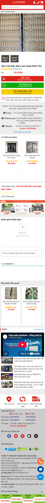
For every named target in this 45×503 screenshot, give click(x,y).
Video (4, 329)
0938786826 (14, 417)
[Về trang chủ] (19, 2)
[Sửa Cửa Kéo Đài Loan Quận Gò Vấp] (32, 293)
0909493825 (31, 420)
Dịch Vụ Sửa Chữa (8, 12)
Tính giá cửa (39, 499)
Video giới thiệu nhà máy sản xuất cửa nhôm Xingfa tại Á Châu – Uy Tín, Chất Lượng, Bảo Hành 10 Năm (28, 384)
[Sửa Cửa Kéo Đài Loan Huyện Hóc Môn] (11, 293)
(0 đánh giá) (17, 69)
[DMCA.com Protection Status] (35, 450)
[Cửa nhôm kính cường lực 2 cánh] (12, 147)
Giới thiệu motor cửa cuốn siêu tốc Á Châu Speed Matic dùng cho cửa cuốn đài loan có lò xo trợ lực (28, 369)
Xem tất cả (38, 329)
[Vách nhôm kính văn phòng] (32, 147)
